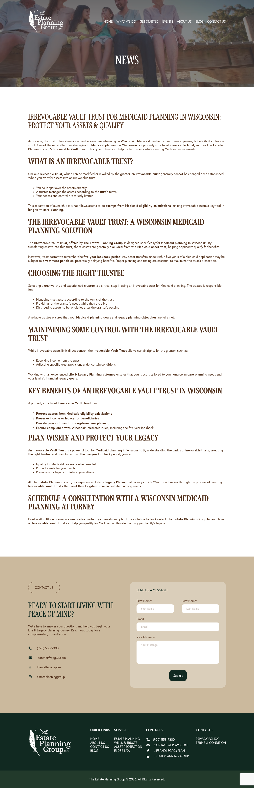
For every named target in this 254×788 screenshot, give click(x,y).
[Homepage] (50, 742)
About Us (184, 21)
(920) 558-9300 (48, 648)
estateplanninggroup (51, 677)
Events (167, 21)
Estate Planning (127, 739)
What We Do (126, 21)
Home (108, 21)
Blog (199, 21)
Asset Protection (128, 747)
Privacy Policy (207, 739)
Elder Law (122, 751)
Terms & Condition (211, 743)
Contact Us (216, 21)
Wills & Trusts (125, 743)
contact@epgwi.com (51, 658)
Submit (178, 676)
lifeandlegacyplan (49, 667)
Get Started (149, 21)
